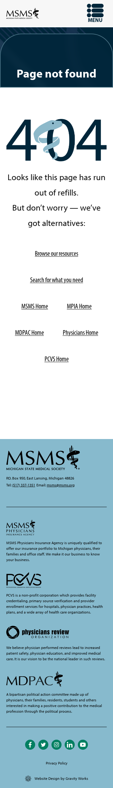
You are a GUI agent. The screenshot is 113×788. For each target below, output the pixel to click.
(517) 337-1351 (23, 485)
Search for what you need (56, 280)
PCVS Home (57, 359)
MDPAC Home (29, 332)
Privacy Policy (56, 763)
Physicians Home (80, 332)
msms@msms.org (61, 485)
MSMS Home (34, 306)
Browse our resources (56, 253)
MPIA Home (79, 306)
